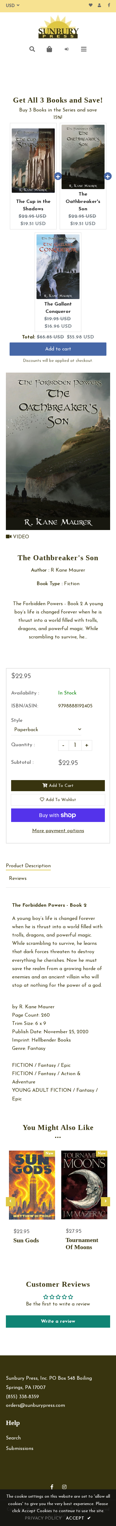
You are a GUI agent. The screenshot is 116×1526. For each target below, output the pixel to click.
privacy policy (43, 1518)
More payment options (58, 830)
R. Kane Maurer (36, 1007)
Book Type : (49, 583)
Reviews (18, 878)
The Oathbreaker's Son (83, 202)
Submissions (19, 1448)
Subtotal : (22, 762)
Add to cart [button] (58, 349)
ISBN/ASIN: (24, 706)
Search (13, 1438)
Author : (40, 570)
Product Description (28, 866)
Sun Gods (26, 1240)
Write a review (58, 1321)
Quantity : (23, 745)
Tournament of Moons (82, 1243)
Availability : (25, 693)
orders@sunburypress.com (35, 1405)
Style (17, 720)
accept (78, 1518)
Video (20, 537)
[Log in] (67, 49)
